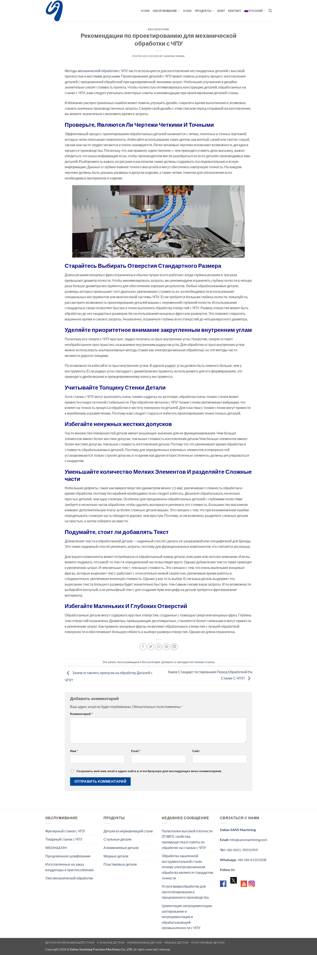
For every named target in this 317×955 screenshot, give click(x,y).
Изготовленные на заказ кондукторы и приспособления (69, 867)
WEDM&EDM (56, 848)
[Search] (270, 11)
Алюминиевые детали (121, 848)
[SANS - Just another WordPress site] (66, 11)
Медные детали (116, 856)
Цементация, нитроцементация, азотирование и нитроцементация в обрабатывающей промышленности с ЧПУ (187, 917)
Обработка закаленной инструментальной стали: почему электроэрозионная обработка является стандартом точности (187, 867)
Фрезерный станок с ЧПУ (65, 831)
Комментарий (81, 714)
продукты (203, 11)
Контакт (234, 11)
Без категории (158, 29)
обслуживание (165, 11)
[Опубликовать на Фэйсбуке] (143, 646)
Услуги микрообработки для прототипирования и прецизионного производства (185, 891)
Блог (221, 11)
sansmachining (174, 56)
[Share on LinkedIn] (174, 646)
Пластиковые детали (120, 864)
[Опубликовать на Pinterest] (166, 646)
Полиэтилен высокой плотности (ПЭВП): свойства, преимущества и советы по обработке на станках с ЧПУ (187, 839)
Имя (74, 751)
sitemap (164, 949)
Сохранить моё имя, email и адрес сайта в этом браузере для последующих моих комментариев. (149, 771)
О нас (187, 11)
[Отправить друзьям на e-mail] (158, 646)
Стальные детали (117, 839)
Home (145, 11)
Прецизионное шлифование (68, 856)
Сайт (196, 751)
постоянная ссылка (201, 662)
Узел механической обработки (69, 878)
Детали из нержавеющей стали (128, 831)
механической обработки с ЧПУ (103, 71)
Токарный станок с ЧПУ (63, 839)
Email (136, 751)
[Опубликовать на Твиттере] (150, 646)
